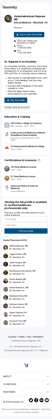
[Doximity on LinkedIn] (42, 400)
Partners (9, 392)
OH (46, 22)
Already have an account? (17, 107)
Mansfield (38, 22)
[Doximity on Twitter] (31, 400)
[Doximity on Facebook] (36, 400)
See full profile (17, 101)
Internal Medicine (22, 22)
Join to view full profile (31, 34)
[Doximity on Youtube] (47, 400)
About (7, 376)
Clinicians (9, 384)
